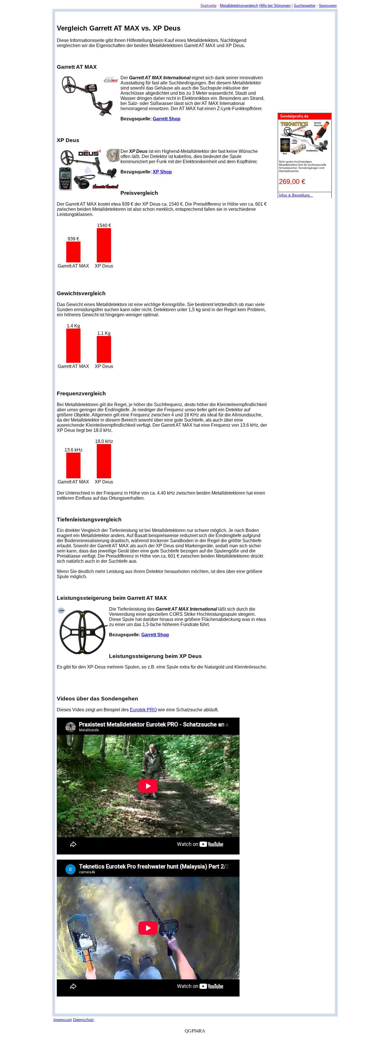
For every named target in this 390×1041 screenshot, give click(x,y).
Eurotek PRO (143, 709)
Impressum (62, 1020)
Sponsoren (328, 5)
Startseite (208, 5)
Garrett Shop (166, 118)
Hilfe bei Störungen (275, 5)
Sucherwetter (304, 5)
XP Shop (162, 171)
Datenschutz (83, 1020)
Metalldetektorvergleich (239, 5)
